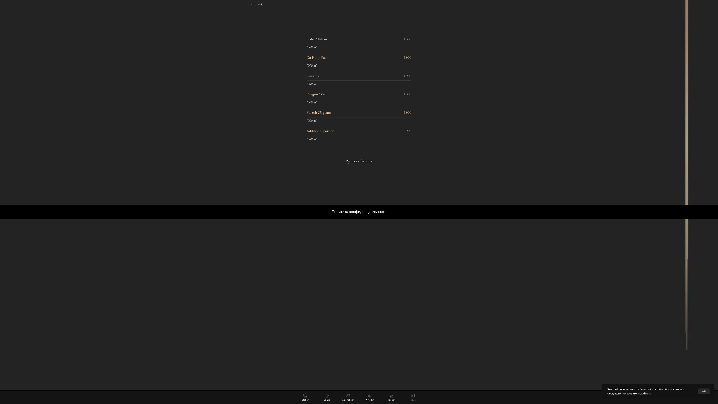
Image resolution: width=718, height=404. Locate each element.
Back (257, 5)
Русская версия (359, 161)
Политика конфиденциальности (359, 212)
